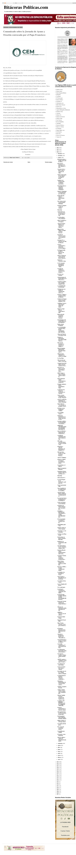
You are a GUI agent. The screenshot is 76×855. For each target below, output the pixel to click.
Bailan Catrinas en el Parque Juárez (62, 721)
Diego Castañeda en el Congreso (62, 221)
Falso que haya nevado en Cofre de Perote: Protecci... (61, 453)
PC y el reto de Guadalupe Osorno (61, 728)
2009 (58, 790)
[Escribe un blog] (25, 157)
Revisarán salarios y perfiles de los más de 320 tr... (62, 160)
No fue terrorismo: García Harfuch (62, 503)
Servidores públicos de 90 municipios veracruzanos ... (62, 422)
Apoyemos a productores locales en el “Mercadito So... (62, 635)
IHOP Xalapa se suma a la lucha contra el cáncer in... (61, 374)
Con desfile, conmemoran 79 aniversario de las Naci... (62, 645)
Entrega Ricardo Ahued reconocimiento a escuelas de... (62, 380)
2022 (58, 764)
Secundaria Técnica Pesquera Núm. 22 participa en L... (62, 472)
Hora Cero (58, 133)
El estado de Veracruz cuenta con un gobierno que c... (61, 236)
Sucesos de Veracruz (60, 135)
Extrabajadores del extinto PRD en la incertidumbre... (62, 321)
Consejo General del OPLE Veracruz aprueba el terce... (62, 364)
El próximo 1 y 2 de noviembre (62, 531)
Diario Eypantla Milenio (61, 93)
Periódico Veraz (59, 111)
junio (59, 749)
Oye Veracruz (59, 120)
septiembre (60, 743)
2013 (58, 782)
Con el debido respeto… (61, 413)
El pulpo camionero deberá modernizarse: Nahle (62, 385)
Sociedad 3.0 (59, 101)
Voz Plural (58, 96)
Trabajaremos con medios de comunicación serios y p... (61, 290)
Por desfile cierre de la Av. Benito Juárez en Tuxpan (62, 672)
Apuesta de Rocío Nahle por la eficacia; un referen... (61, 225)
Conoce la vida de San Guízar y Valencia (61, 668)
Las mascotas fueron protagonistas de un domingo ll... (62, 499)
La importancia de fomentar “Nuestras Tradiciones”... (62, 677)
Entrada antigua (48, 162)
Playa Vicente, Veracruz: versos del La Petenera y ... (62, 624)
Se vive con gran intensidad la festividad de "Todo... (61, 264)
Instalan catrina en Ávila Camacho (62, 528)
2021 (58, 766)
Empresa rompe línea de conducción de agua (61, 310)
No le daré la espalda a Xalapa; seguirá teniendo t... (62, 655)
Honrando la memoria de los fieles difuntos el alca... (61, 165)
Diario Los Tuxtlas (60, 126)
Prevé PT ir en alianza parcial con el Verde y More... (61, 369)
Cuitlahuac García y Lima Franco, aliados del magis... (62, 305)
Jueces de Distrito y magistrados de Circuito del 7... (62, 432)
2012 (58, 784)
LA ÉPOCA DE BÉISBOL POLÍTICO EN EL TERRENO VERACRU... (61, 703)
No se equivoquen (61, 587)
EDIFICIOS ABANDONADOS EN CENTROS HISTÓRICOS (62, 427)
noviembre (60, 155)
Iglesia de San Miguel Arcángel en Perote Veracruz (62, 230)
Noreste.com (58, 106)
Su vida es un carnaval (60, 274)
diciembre (60, 153)
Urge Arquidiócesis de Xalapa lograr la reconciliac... (62, 489)
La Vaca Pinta (61, 358)
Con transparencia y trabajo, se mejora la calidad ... (62, 641)
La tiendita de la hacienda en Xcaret (61, 573)
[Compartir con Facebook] (28, 157)
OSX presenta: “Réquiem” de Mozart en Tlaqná (62, 355)
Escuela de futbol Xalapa (61, 617)
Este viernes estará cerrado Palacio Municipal (62, 202)
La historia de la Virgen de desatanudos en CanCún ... (61, 391)
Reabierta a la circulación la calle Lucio (62, 543)
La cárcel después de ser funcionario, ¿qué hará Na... (62, 481)
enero (59, 759)
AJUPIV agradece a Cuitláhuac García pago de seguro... (62, 660)
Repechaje (60, 210)
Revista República (60, 121)
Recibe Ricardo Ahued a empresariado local (61, 197)
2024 (58, 152)
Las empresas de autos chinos (61, 664)
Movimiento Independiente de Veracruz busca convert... (62, 682)
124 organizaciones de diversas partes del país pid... (62, 713)
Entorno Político (59, 99)
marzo (59, 755)
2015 (58, 778)
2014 (58, 780)
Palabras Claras (59, 89)
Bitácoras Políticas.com (26, 7)
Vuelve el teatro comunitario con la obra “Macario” (62, 396)
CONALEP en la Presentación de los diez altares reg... (61, 213)
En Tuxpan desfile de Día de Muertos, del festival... (61, 251)
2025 (58, 150)
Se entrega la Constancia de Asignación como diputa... (62, 590)
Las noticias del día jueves (62, 724)
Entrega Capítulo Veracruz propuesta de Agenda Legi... (61, 697)
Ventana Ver (58, 137)
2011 (58, 786)
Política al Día (59, 118)
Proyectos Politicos (60, 125)
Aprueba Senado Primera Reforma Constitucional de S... (62, 494)
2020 (58, 768)
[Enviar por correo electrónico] (24, 157)
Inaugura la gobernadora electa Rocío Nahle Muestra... (62, 339)
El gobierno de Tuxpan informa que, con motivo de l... (61, 507)
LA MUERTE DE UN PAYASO (61, 286)
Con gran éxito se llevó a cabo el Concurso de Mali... (61, 171)
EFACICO (58, 94)
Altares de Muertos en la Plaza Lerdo (62, 334)
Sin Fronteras (59, 132)
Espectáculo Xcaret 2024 (62, 620)
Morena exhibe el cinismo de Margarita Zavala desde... (62, 739)
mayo (59, 751)
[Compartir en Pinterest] (29, 157)
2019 (58, 770)
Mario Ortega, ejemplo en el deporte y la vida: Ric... (62, 562)
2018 (58, 772)
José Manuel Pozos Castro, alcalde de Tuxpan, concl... (62, 547)
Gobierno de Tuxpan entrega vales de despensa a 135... (62, 300)
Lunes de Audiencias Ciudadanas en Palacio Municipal (62, 401)
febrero (59, 757)
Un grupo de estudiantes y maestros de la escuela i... (61, 270)
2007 (58, 794)
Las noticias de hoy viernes (62, 581)
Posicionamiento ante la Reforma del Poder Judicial (62, 717)
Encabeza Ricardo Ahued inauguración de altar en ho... (61, 551)
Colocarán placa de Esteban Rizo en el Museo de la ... (62, 278)
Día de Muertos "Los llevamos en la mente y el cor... (62, 405)
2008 (58, 792)
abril (59, 753)
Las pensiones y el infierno (61, 465)
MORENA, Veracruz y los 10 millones (62, 614)
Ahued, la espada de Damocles (62, 468)
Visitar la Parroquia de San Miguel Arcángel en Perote (62, 176)
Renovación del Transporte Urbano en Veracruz (61, 316)
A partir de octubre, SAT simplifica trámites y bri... (62, 283)
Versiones (58, 113)
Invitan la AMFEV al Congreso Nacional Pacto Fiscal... (62, 461)
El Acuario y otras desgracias (61, 735)
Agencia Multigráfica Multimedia (63, 109)
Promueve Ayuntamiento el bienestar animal (62, 709)
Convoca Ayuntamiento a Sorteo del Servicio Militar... (62, 246)
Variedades (58, 123)
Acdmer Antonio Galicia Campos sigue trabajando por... (62, 691)
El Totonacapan (59, 98)
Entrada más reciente (8, 162)
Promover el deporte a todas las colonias (62, 207)
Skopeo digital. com (60, 130)
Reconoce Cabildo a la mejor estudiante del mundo (62, 568)
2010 (58, 788)
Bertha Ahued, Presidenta (61, 324)
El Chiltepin (58, 128)
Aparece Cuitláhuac (62, 457)
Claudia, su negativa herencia (62, 687)
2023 (58, 762)
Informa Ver (58, 115)
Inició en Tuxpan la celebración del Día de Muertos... (62, 257)
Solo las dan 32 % (61, 477)
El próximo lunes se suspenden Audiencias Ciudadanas (62, 187)
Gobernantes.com (59, 103)
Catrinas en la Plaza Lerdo (62, 534)
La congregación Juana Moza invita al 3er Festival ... (62, 651)
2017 (58, 774)
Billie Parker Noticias (60, 104)
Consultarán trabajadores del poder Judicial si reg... (62, 437)
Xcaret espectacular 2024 (62, 485)
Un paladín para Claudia (61, 731)
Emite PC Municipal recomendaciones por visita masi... (62, 192)
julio (59, 747)
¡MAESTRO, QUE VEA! (62, 525)
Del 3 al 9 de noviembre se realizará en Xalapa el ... (61, 344)
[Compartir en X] (27, 157)
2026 (58, 148)
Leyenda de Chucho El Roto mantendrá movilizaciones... (62, 557)
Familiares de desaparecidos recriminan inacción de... (61, 182)
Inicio (29, 162)
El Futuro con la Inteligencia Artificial (61, 409)
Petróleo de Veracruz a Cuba (62, 260)
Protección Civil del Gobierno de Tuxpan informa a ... (62, 603)
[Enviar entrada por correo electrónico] (22, 157)
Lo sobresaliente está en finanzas (61, 218)
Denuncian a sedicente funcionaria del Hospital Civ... (61, 448)
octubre (59, 157)
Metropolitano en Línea (61, 108)
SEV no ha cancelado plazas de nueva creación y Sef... (62, 442)
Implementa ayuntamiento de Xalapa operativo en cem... (62, 417)
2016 (58, 776)
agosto (59, 745)
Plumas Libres (59, 91)
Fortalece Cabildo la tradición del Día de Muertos (62, 296)
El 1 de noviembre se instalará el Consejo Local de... (61, 520)
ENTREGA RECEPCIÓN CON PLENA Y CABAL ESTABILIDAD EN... (61, 514)
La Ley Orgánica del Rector (62, 584)
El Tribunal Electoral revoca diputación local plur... (61, 630)
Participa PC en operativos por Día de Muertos (62, 241)
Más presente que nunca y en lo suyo (62, 360)
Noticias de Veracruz (60, 116)
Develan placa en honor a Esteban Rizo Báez (61, 538)
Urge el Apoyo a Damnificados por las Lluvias (62, 578)
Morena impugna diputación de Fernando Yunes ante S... (61, 350)
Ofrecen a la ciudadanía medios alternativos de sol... (62, 608)
